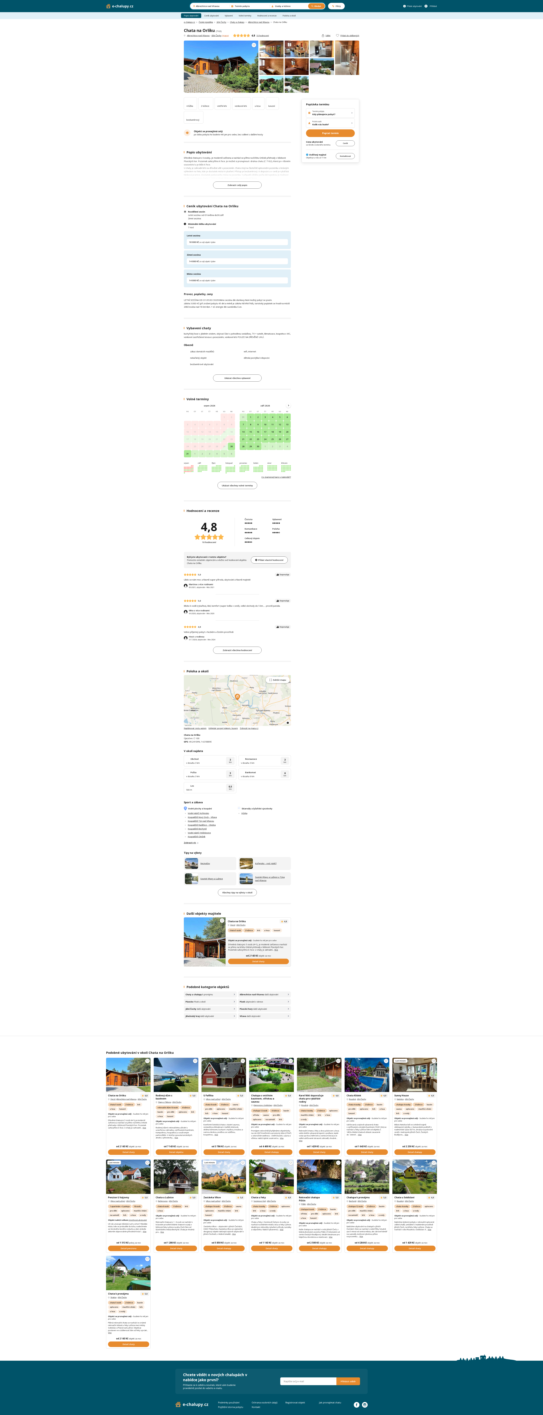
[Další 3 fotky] (367, 1075)
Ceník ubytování (211, 15)
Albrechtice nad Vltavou (258, 22)
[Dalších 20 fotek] (176, 1177)
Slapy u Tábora (164, 1102)
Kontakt (256, 1407)
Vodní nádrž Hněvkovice (199, 832)
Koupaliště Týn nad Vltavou (201, 821)
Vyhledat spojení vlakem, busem (223, 728)
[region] (237, 700)
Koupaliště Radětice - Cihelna (202, 824)
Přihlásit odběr (348, 1381)
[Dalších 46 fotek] (128, 1177)
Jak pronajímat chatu (330, 1402)
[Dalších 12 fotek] (128, 1273)
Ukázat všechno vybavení (237, 378)
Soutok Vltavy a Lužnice (211, 878)
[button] (237, 697)
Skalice (113, 1297)
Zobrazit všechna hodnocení (237, 650)
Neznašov (205, 863)
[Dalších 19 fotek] (319, 1075)
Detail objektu (176, 1152)
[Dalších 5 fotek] (414, 1177)
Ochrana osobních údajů (265, 1402)
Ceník (345, 143)
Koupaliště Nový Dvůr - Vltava (202, 817)
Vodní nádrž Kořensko (198, 813)
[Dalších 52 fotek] (224, 1075)
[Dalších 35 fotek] (176, 1075)
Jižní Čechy (221, 22)
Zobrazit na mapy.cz (249, 728)
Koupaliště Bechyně (197, 828)
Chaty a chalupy (237, 22)
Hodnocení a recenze (267, 15)
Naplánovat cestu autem (195, 728)
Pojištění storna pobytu (230, 1407)
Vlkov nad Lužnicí (213, 1099)
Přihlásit (433, 6)
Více (276, 949)
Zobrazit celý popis (237, 185)
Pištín (303, 1204)
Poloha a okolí (289, 15)
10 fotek (250, 88)
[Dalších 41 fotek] (319, 1177)
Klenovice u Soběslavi (263, 1105)
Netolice (400, 1099)
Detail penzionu (128, 1248)
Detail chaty (258, 961)
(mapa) (225, 35)
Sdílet (328, 35)
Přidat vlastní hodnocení (270, 560)
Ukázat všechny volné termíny (237, 485)
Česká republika (206, 22)
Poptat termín (330, 133)
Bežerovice (163, 1201)
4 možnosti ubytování (138, 1220)
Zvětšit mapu (279, 680)
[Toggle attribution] (287, 723)
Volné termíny (245, 15)
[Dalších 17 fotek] (367, 1177)
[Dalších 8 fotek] (205, 941)
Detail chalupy (272, 1152)
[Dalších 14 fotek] (271, 1075)
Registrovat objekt (295, 1402)
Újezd (232, 925)
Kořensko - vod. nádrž (265, 863)
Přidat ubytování (414, 6)
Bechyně (352, 1201)
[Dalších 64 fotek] (224, 1177)
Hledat (317, 6)
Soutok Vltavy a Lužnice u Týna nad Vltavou (270, 879)
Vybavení (229, 15)
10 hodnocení (262, 35)
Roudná (304, 1105)
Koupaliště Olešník (196, 836)
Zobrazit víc (190, 842)
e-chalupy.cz (189, 22)
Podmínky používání (228, 1402)
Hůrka (244, 813)
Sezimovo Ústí (260, 1201)
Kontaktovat (345, 156)
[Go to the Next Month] (288, 405)
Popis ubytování (191, 15)
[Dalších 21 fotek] (414, 1075)
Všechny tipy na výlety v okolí (237, 892)
